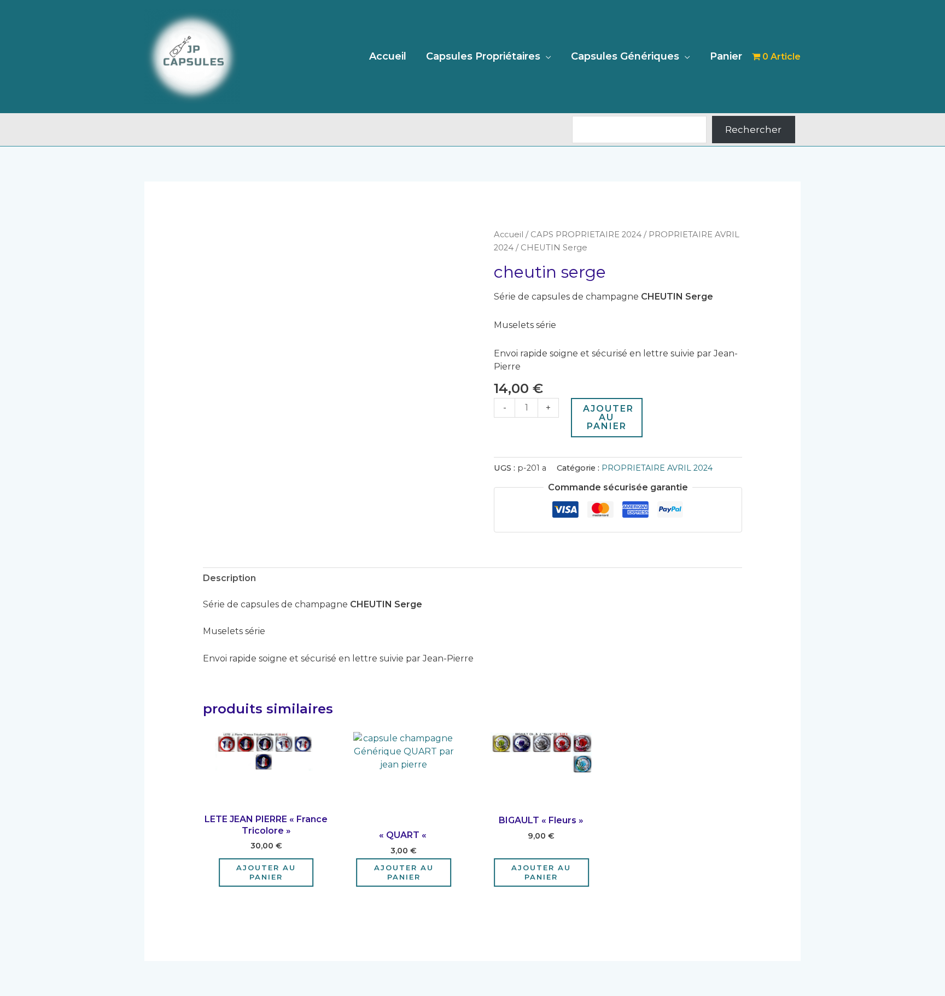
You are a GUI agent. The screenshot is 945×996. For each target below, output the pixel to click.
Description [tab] (229, 578)
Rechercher (753, 129)
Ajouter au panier (608, 417)
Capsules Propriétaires (483, 56)
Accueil (387, 56)
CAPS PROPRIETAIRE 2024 (585, 234)
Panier (726, 56)
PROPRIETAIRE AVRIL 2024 (657, 468)
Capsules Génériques (625, 56)
